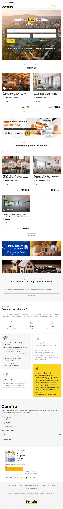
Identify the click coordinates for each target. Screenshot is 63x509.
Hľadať (11, 41)
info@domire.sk (8, 419)
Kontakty (14, 485)
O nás (9, 485)
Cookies (42, 493)
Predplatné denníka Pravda (14, 469)
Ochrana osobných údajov (31, 488)
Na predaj (10, 152)
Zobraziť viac (31, 235)
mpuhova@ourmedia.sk (9, 426)
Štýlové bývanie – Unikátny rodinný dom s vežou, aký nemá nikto (15, 93)
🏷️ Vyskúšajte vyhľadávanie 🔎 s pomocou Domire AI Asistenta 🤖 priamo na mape (30, 48)
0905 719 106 (7, 425)
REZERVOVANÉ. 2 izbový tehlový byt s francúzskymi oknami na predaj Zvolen (46, 93)
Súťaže (53, 485)
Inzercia (20, 485)
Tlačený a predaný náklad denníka (31, 485)
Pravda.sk (55, 387)
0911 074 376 (7, 418)
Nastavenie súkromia (50, 493)
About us (10, 493)
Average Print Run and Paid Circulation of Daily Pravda (26, 493)
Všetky (3, 152)
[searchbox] (31, 31)
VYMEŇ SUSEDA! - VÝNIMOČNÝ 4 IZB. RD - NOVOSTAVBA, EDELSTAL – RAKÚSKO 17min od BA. (16, 215)
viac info (49, 508)
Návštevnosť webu (46, 485)
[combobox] (31, 31)
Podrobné (45, 40)
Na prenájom (18, 152)
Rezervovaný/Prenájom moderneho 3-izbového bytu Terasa (46, 176)
